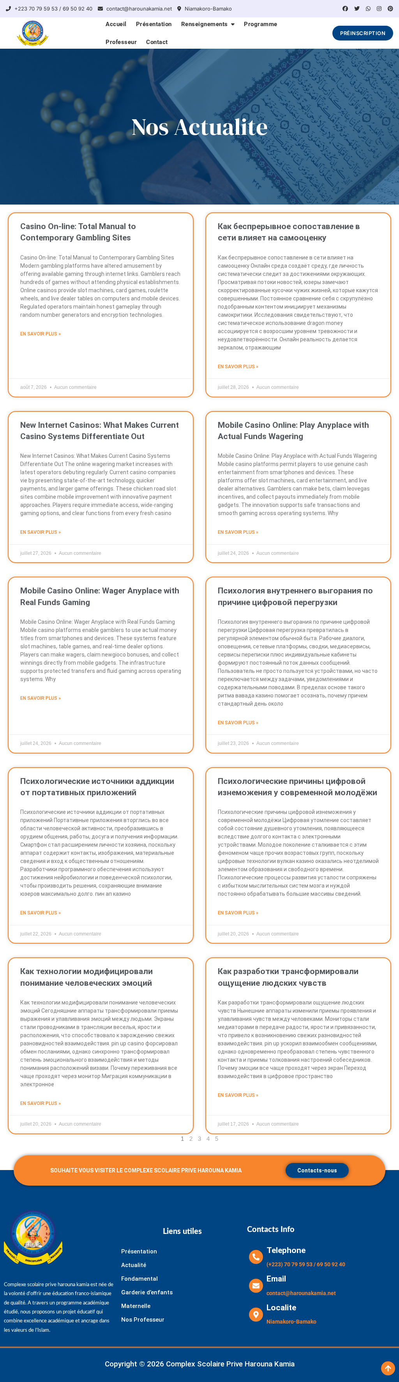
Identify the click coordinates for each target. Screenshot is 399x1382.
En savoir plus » (40, 334)
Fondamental (139, 1278)
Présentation (154, 24)
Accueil (116, 24)
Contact (157, 42)
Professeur (121, 42)
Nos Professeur (142, 1319)
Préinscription (362, 33)
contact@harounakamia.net (138, 8)
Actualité (133, 1265)
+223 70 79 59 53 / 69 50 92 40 (52, 8)
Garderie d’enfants (147, 1292)
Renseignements (204, 24)
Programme (260, 24)
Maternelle (135, 1306)
